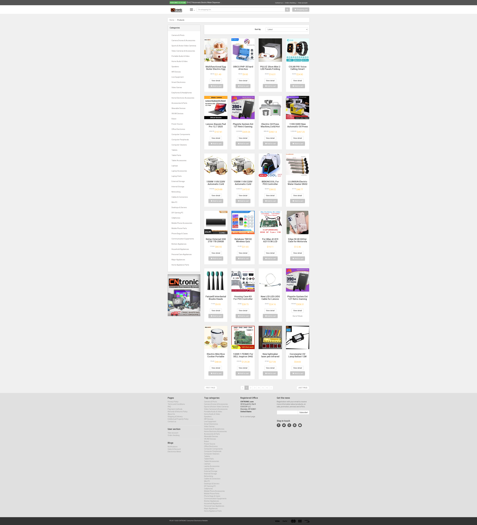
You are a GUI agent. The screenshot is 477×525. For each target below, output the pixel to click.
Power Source (177, 124)
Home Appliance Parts (180, 265)
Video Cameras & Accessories (183, 51)
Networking (176, 192)
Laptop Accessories (179, 171)
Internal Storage (178, 187)
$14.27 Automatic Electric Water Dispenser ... (204, 2)
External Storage (178, 181)
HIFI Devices (176, 72)
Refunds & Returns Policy (177, 412)
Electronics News (174, 452)
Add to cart (217, 86)
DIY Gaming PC (177, 213)
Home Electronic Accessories (183, 98)
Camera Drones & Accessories (183, 40)
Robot (174, 119)
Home (172, 20)
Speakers (175, 67)
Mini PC (174, 202)
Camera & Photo (178, 35)
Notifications (173, 447)
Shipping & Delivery (175, 417)
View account (302, 3)
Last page (302, 388)
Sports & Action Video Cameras (184, 46)
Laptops (175, 166)
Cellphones (176, 218)
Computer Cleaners (179, 145)
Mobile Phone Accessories (182, 223)
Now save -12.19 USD (178, 2)
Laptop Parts (177, 176)
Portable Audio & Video (181, 56)
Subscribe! (303, 412)
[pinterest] (295, 425)
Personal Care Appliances (182, 254)
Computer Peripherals (180, 140)
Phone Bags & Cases (180, 234)
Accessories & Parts (179, 103)
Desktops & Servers (179, 207)
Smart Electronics (178, 82)
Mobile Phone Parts (179, 228)
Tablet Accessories (179, 161)
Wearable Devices (178, 108)
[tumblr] (289, 425)
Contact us (279, 3)
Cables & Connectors (180, 197)
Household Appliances (180, 249)
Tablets (174, 150)
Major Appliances (178, 260)
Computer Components (181, 134)
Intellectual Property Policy (178, 419)
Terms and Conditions (176, 404)
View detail (216, 81)
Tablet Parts (176, 155)
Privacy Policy (173, 402)
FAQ (169, 407)
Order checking (290, 3)
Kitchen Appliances (179, 244)
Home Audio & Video (180, 61)
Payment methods (175, 409)
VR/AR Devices (177, 114)
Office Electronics (178, 129)
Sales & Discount (174, 449)
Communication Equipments (183, 239)
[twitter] (284, 425)
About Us (171, 414)
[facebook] (278, 425)
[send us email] (300, 425)
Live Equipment (178, 77)
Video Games (177, 87)
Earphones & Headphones (182, 93)
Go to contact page (247, 417)
